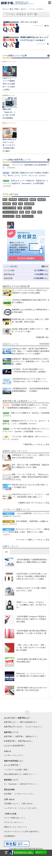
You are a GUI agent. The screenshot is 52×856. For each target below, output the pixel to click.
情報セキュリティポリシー (14, 827)
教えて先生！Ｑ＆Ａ (18, 9)
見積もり (27, 208)
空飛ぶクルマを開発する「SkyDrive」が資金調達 (30, 413)
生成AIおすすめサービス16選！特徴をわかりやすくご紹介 (31, 589)
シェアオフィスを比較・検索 (15, 770)
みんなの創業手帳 (11, 765)
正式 (20, 208)
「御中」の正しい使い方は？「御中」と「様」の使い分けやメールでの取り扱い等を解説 (31, 647)
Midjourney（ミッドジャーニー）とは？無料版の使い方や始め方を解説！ (31, 674)
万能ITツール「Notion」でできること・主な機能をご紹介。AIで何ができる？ (31, 604)
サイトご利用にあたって (13, 818)
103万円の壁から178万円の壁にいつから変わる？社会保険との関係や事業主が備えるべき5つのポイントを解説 (31, 576)
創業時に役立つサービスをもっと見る (34, 503)
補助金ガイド (41, 852)
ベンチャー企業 (9, 208)
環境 (21, 212)
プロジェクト (27, 216)
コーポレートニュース (13, 755)
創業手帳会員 (9, 274)
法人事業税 (23, 199)
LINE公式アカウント (28, 784)
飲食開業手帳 (9, 741)
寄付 (5, 199)
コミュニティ (8, 216)
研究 (33, 212)
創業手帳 (18, 736)
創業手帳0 (8, 736)
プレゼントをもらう (33, 727)
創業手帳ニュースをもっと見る (37, 444)
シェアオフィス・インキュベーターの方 (20, 808)
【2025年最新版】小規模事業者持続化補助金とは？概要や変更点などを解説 (31, 561)
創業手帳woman (24, 741)
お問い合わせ (26, 803)
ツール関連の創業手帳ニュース (17, 160)
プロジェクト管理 (10, 212)
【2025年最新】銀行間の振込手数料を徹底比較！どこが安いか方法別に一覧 (31, 632)
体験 (18, 216)
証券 (14, 204)
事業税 (32, 199)
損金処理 (41, 199)
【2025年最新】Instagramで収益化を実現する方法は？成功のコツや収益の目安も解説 (31, 619)
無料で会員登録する (28, 722)
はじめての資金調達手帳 (13, 746)
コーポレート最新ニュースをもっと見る (33, 540)
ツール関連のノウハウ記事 (15, 56)
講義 (27, 212)
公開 (20, 204)
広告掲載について (11, 803)
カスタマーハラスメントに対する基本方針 (21, 831)
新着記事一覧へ (43, 337)
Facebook (12, 784)
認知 (40, 212)
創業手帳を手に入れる (13, 727)
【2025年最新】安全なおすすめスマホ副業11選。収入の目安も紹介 (31, 689)
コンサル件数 (9, 270)
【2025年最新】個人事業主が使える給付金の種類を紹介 (31, 660)
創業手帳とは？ (10, 722)
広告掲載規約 (9, 836)
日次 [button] (6, 552)
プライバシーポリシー (13, 822)
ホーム (5, 9)
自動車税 (12, 199)
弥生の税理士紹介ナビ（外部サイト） (19, 774)
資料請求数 (8, 278)
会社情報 (7, 794)
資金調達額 (29, 204)
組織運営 (6, 204)
